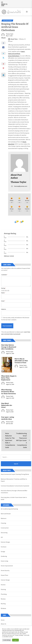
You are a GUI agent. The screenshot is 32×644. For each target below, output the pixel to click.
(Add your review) (9, 256)
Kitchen (3, 585)
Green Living (4, 561)
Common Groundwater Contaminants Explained (15, 486)
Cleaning (3, 523)
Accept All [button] (15, 640)
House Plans (4, 575)
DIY (2, 537)
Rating (3, 288)
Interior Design (5, 580)
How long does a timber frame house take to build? (14, 498)
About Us (3, 624)
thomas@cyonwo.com (20, 186)
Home (2, 620)
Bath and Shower (6, 513)
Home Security (5, 570)
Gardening (4, 556)
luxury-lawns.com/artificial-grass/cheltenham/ (16, 54)
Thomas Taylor (9, 34)
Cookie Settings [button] (6, 640)
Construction (5, 528)
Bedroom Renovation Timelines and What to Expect (14, 480)
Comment (4, 274)
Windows (3, 608)
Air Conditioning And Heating (9, 509)
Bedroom (3, 518)
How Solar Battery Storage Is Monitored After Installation (8, 347)
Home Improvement (7, 20)
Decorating (4, 532)
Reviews (3, 599)
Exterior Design (5, 542)
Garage (3, 551)
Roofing (3, 603)
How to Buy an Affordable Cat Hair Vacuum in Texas (21, 361)
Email (3, 301)
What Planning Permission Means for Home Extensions (8, 391)
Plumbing (4, 594)
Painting (3, 589)
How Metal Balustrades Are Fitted (6, 405)
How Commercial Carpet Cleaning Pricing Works (15, 474)
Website (3, 309)
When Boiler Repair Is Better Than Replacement (8, 378)
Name (3, 293)
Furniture (3, 547)
